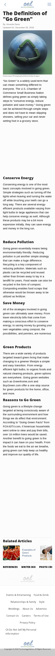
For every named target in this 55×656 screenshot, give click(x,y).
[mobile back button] (5, 4)
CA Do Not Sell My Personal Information (21, 631)
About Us (28, 608)
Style (41, 601)
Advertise (41, 608)
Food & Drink (41, 595)
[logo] (27, 4)
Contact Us (12, 615)
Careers (26, 615)
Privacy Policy (27, 622)
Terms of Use (41, 615)
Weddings (14, 608)
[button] (5, 4)
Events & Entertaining (18, 595)
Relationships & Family (23, 601)
